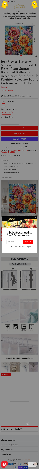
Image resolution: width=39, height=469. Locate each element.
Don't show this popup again (21, 247)
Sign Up (28, 241)
